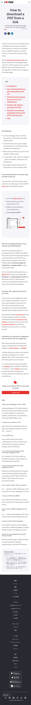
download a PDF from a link (15, 60)
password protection (8, 324)
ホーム (15, 583)
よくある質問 (15, 596)
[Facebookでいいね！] (9, 697)
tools (3, 186)
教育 (15, 630)
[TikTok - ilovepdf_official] (21, 697)
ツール (15, 593)
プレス (15, 667)
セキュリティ (15, 639)
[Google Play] (15, 673)
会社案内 (15, 657)
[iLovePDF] (9, 2)
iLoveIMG (15, 618)
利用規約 (15, 645)
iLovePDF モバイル (15, 608)
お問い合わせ (15, 660)
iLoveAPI (15, 615)
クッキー (15, 648)
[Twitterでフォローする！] (5, 697)
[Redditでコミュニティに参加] (25, 697)
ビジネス (15, 627)
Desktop (16, 348)
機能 (15, 587)
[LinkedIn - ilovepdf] (13, 697)
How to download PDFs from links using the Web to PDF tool (16, 91)
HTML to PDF (17, 198)
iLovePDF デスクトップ (15, 605)
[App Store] (15, 677)
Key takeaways (12, 86)
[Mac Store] (15, 681)
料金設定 (15, 590)
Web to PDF (5, 274)
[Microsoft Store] (15, 686)
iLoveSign (15, 612)
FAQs (8, 118)
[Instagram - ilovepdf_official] (17, 697)
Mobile (24, 348)
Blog (5, 29)
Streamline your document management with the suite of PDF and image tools (16, 112)
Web (11, 348)
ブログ (15, 664)
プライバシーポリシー (15, 642)
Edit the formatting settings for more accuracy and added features (16, 99)
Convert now (15, 392)
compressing (19, 315)
